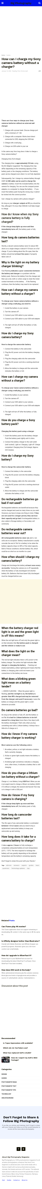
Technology (6, 1094)
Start (3, 1180)
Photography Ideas (9, 1082)
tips (28, 868)
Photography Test (9, 1086)
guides (31, 865)
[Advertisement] (21, 29)
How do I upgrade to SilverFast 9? (17, 955)
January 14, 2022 (6, 71)
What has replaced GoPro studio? (17, 1053)
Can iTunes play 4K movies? (14, 926)
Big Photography (21, 3)
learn (37, 865)
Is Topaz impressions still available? (18, 1043)
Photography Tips (9, 1090)
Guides (8, 55)
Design (4, 1074)
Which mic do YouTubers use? (15, 1048)
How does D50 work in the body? (16, 970)
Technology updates (18, 868)
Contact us (16, 1180)
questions (6, 868)
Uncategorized (7, 1098)
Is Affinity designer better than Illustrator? (21, 941)
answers (16, 865)
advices (8, 865)
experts (24, 865)
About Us (24, 1180)
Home (3, 55)
